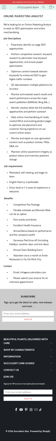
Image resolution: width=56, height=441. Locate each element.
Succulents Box (21, 431)
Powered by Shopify (40, 431)
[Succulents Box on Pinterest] (26, 410)
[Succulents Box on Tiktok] (40, 410)
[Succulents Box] (28, 7)
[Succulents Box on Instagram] (31, 410)
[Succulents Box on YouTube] (21, 410)
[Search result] (44, 7)
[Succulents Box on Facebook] (16, 410)
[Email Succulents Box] (36, 410)
